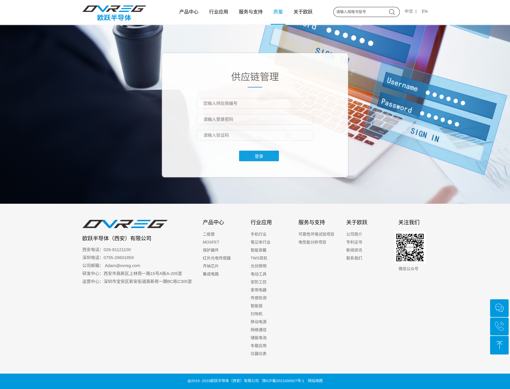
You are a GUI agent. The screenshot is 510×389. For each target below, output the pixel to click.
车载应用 (259, 345)
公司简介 (354, 234)
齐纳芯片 (211, 266)
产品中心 (188, 12)
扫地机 (257, 314)
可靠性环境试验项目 (316, 234)
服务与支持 (251, 12)
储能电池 (259, 338)
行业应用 (218, 12)
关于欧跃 (303, 12)
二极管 (209, 234)
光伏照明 (259, 266)
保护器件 (211, 250)
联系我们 (354, 258)
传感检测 (259, 298)
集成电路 (211, 274)
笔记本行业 (261, 242)
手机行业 (259, 234)
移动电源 (259, 322)
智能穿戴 (259, 250)
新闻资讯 (354, 250)
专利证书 (354, 242)
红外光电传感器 (217, 258)
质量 (278, 12)
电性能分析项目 (312, 242)
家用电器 (259, 290)
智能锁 (257, 306)
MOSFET (211, 242)
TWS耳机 (259, 258)
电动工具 (259, 274)
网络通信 (259, 330)
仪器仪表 (259, 353)
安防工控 (259, 282)
